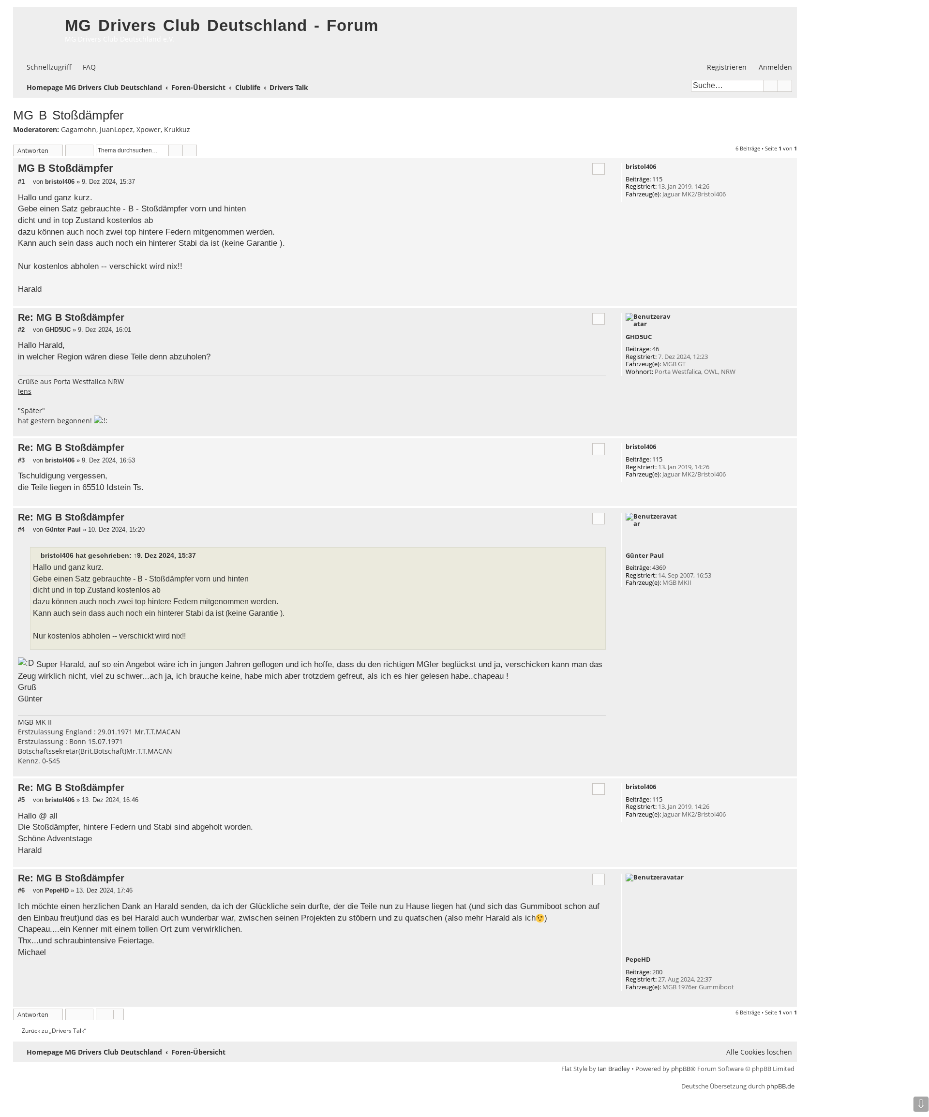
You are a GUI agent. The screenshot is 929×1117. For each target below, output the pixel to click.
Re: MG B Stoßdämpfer (71, 317)
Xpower (148, 129)
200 (657, 972)
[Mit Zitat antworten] (598, 169)
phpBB (680, 1068)
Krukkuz (177, 129)
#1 (21, 181)
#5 (21, 800)
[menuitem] (85, 67)
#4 (21, 529)
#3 (21, 460)
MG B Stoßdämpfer (68, 115)
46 (655, 349)
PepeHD (638, 960)
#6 (21, 890)
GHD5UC (639, 337)
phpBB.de (780, 1086)
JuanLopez (116, 129)
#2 (21, 329)
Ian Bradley (614, 1068)
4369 (659, 568)
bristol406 (641, 167)
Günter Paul (645, 556)
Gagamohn (78, 129)
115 (657, 179)
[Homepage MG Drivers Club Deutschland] (36, 32)
